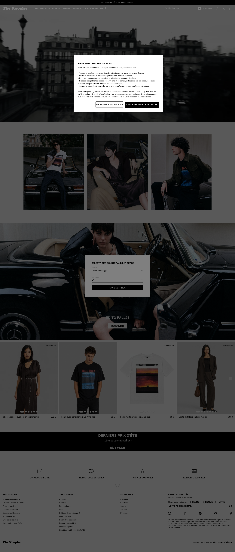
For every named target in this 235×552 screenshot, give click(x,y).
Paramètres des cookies (109, 104)
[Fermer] (159, 59)
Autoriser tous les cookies (141, 105)
